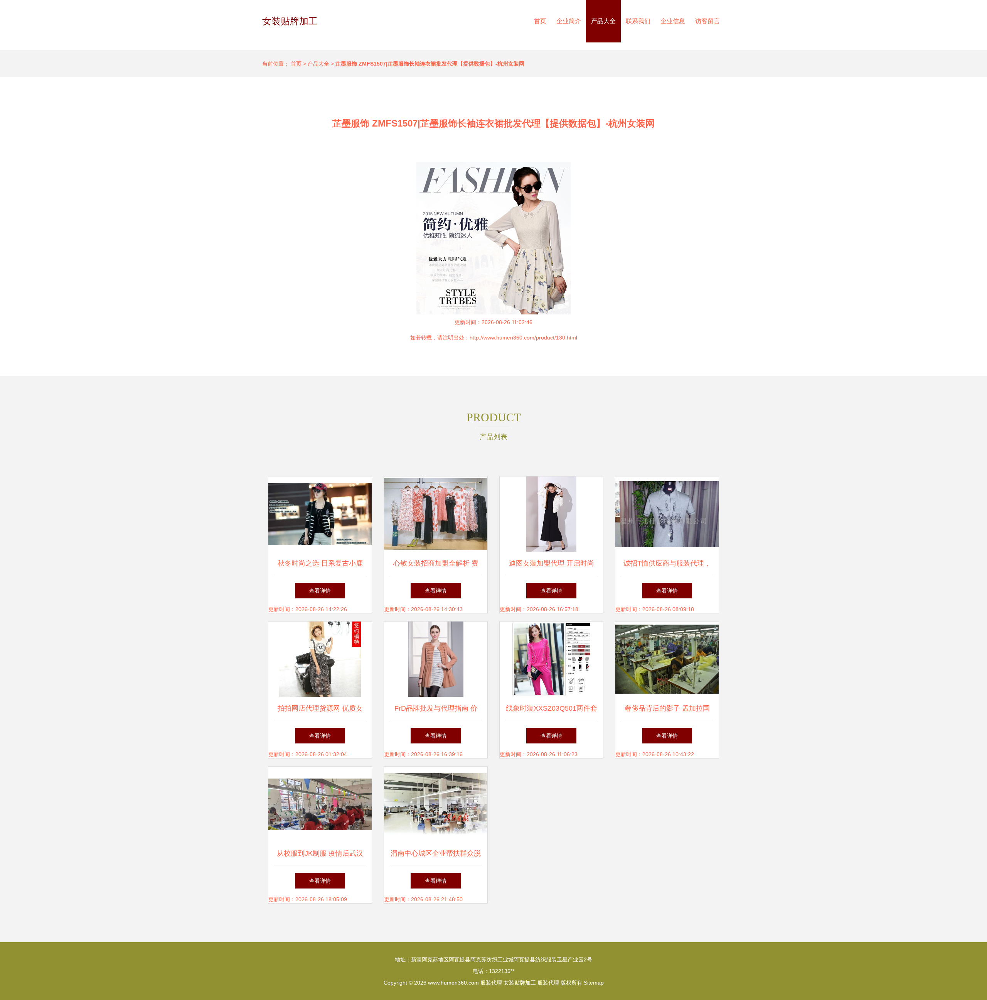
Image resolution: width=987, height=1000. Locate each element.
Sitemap (594, 983)
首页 (540, 21)
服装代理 (491, 983)
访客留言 (707, 21)
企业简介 (568, 21)
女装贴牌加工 (290, 21)
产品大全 (603, 21)
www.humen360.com (453, 983)
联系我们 (638, 21)
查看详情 (320, 591)
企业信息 (672, 21)
